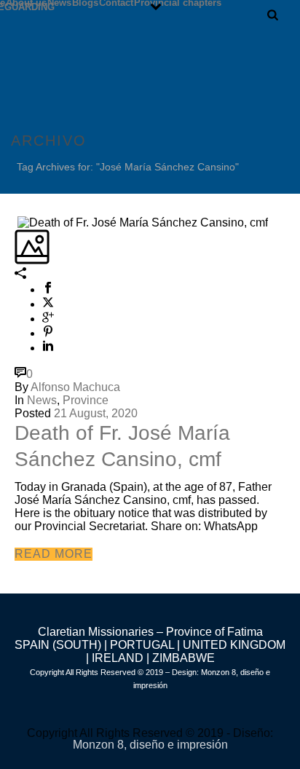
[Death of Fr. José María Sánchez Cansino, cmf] (16, 222)
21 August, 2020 (96, 413)
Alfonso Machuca (75, 387)
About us (26, 2)
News (59, 2)
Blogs (85, 2)
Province (85, 400)
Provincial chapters (177, 2)
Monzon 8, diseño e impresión (150, 744)
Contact (116, 2)
